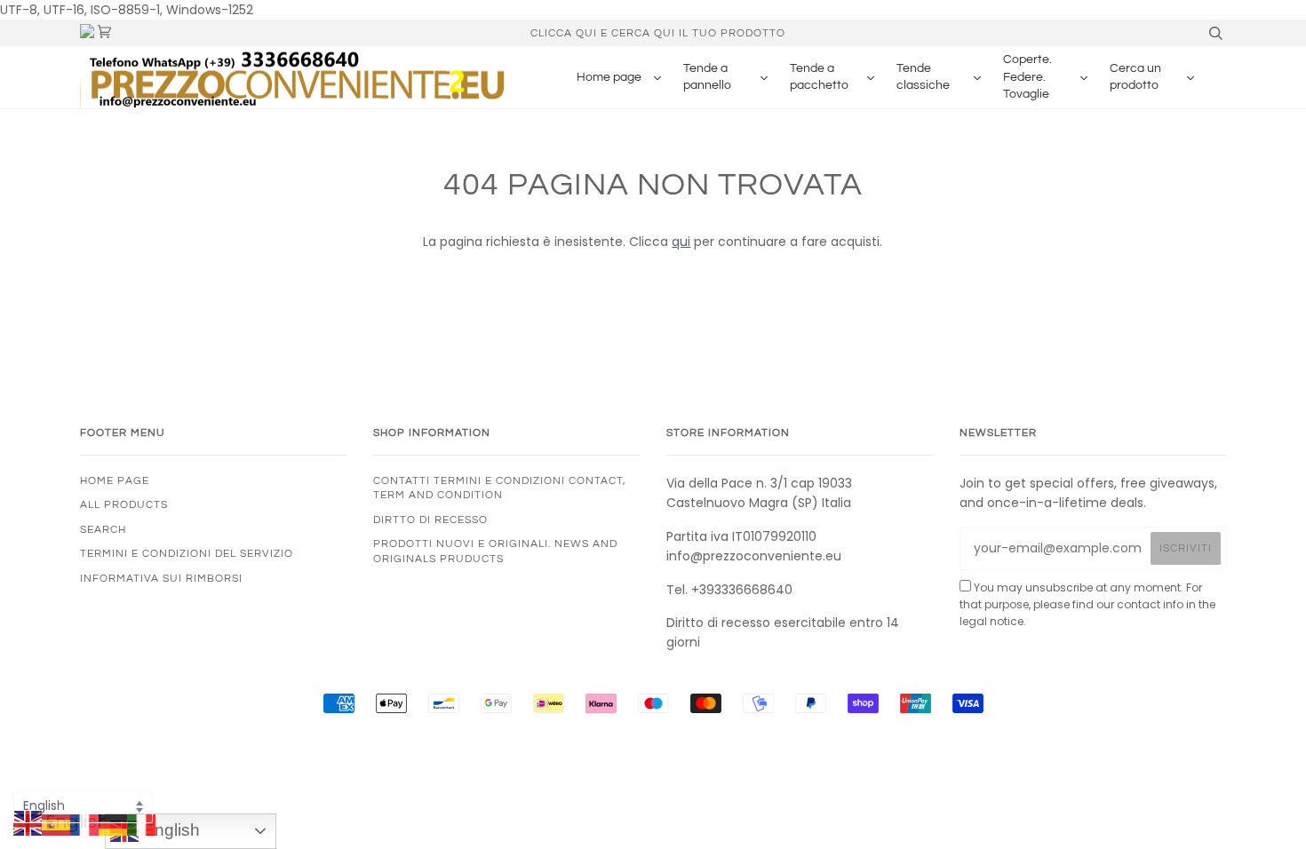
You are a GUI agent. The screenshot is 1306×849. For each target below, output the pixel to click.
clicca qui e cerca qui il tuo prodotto (657, 33)
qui (681, 241)
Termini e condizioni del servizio (186, 553)
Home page (114, 480)
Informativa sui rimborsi (161, 578)
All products (124, 504)
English (169, 830)
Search (103, 529)
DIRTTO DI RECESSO (430, 519)
